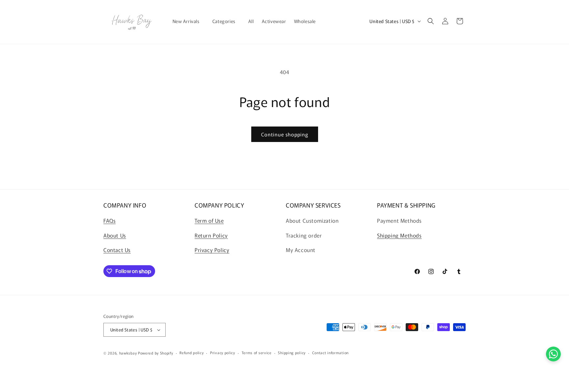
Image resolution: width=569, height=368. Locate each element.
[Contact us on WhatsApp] (553, 354)
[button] (188, 21)
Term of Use (209, 220)
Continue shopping (284, 134)
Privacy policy (222, 352)
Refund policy (191, 352)
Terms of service (257, 352)
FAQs (109, 220)
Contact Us (117, 250)
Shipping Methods (399, 235)
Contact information (330, 352)
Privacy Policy (212, 250)
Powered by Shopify (155, 352)
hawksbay (128, 352)
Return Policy (211, 235)
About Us (114, 235)
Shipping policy (292, 352)
